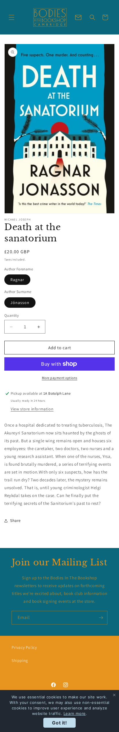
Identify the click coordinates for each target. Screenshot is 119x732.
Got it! (59, 723)
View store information (32, 408)
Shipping (20, 660)
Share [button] (15, 520)
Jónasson (19, 302)
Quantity (11, 315)
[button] (11, 17)
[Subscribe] (100, 617)
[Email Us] (78, 17)
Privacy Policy (24, 647)
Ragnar (17, 279)
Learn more (75, 713)
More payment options (59, 378)
